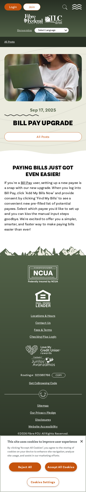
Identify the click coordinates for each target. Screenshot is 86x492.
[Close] (81, 441)
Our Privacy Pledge (43, 412)
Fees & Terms (43, 330)
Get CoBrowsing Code (43, 383)
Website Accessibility (43, 426)
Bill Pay (26, 182)
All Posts (9, 41)
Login (13, 7)
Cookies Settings (43, 482)
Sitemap (43, 405)
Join (32, 7)
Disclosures (43, 419)
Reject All (25, 467)
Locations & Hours (43, 316)
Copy (59, 375)
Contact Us (43, 323)
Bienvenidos (24, 30)
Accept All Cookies (61, 467)
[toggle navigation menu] (77, 7)
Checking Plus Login (43, 336)
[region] (43, 464)
